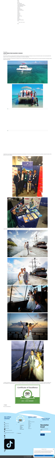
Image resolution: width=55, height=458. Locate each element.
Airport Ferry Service (20, 10)
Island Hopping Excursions (21, 5)
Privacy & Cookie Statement (27, 457)
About (29, 424)
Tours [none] (18, 1)
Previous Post (5, 406)
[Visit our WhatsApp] (4, 451)
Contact (29, 425)
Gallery (29, 426)
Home (18, 11)
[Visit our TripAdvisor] (5, 450)
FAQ (29, 427)
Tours (29, 422)
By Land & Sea (19, 3)
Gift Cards (18, 8)
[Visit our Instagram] (4, 438)
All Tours (18, 7)
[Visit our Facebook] (4, 435)
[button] (53, 449)
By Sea (18, 2)
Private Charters (19, 9)
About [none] (18, 12)
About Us (18, 13)
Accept (44, 455)
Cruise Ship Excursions (20, 4)
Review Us (29, 428)
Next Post (9, 406)
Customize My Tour (20, 6)
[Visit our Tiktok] (9, 449)
